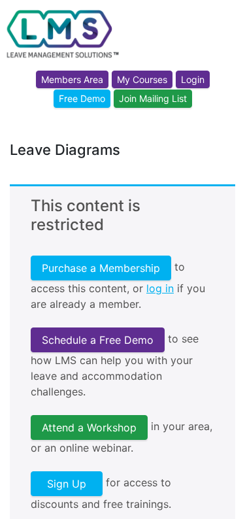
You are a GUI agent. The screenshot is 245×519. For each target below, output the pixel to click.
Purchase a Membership (101, 268)
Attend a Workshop (89, 427)
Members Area (72, 79)
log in (160, 288)
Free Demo (82, 98)
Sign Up (66, 483)
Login (192, 79)
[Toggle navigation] (226, 48)
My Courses (142, 79)
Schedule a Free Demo (98, 339)
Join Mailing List (153, 98)
